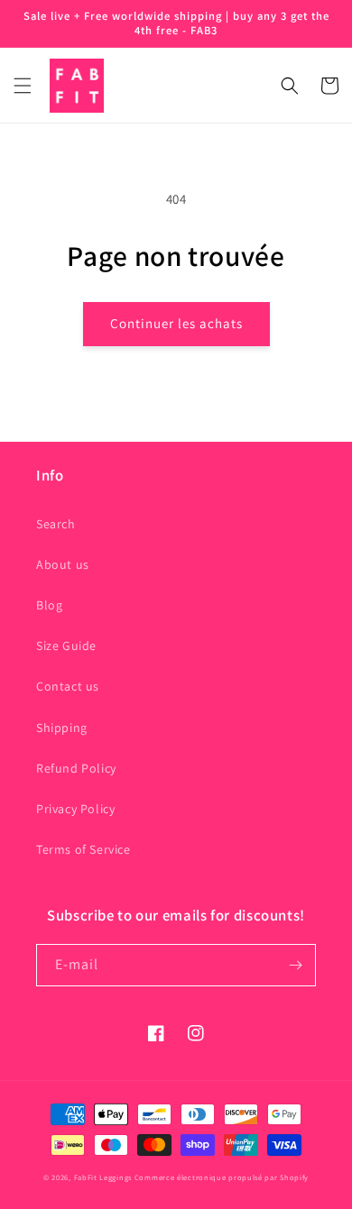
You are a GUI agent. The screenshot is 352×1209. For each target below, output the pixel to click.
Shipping (62, 727)
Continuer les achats (176, 323)
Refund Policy (76, 768)
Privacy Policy (75, 809)
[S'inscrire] (295, 965)
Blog (49, 605)
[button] (22, 85)
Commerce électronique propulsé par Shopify (221, 1177)
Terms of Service (83, 849)
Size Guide (66, 645)
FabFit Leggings (103, 1177)
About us (62, 564)
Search (56, 524)
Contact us (67, 686)
